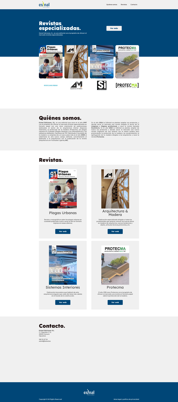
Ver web (63, 231)
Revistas (124, 4)
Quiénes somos (111, 4)
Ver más (114, 28)
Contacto (134, 4)
